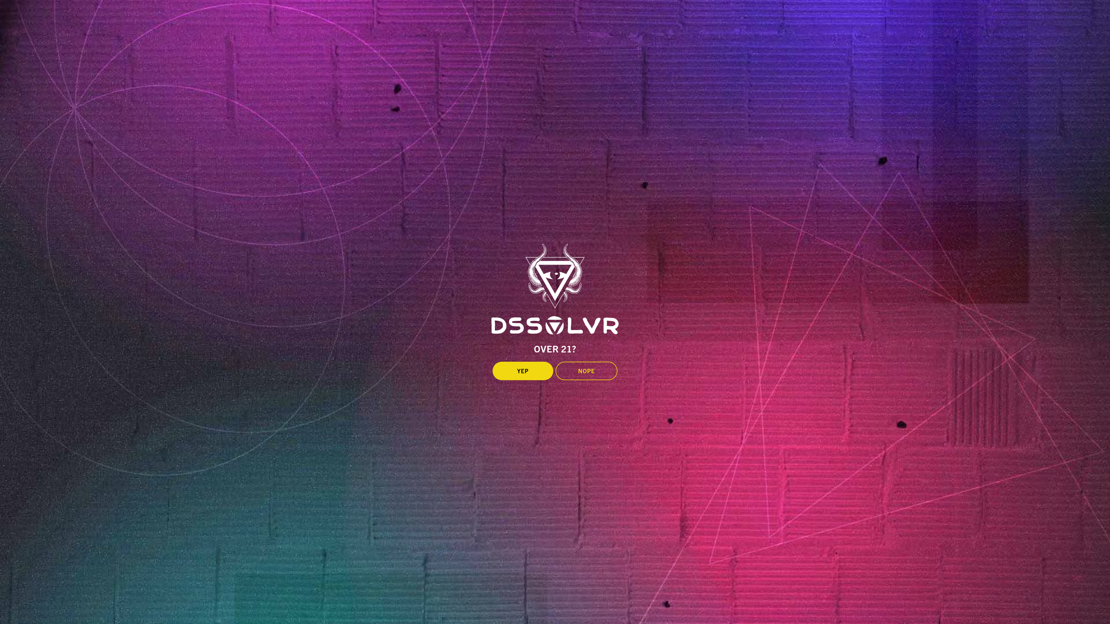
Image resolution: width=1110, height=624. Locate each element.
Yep (523, 370)
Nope (586, 370)
